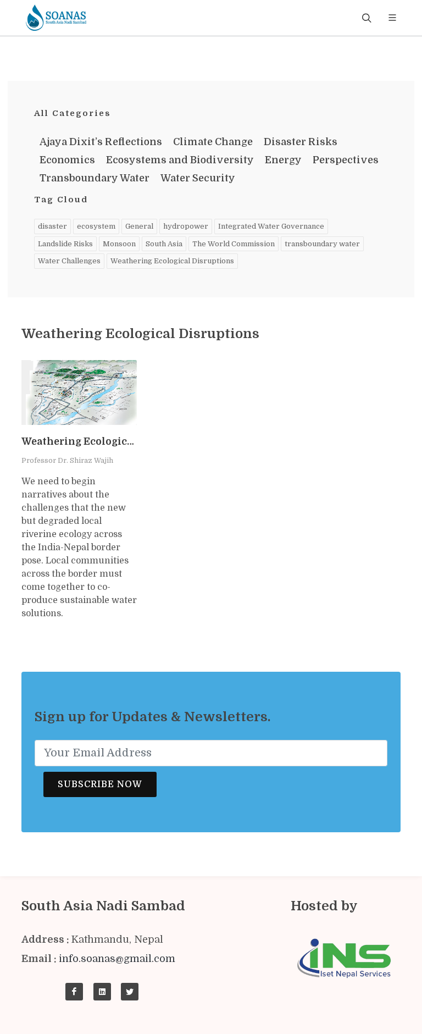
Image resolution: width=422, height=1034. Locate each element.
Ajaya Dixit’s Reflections (101, 141)
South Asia (164, 244)
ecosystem (96, 226)
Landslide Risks (65, 244)
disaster (52, 226)
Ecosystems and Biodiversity (180, 159)
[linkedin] (102, 991)
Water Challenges (69, 261)
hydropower (185, 226)
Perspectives (346, 159)
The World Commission (233, 244)
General (139, 226)
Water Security (197, 178)
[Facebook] (74, 991)
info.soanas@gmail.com (117, 958)
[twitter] (129, 991)
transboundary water (322, 244)
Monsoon (119, 244)
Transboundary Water (94, 178)
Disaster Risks (300, 141)
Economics (67, 159)
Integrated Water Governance (271, 226)
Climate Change (213, 141)
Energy (283, 159)
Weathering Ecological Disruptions (172, 261)
